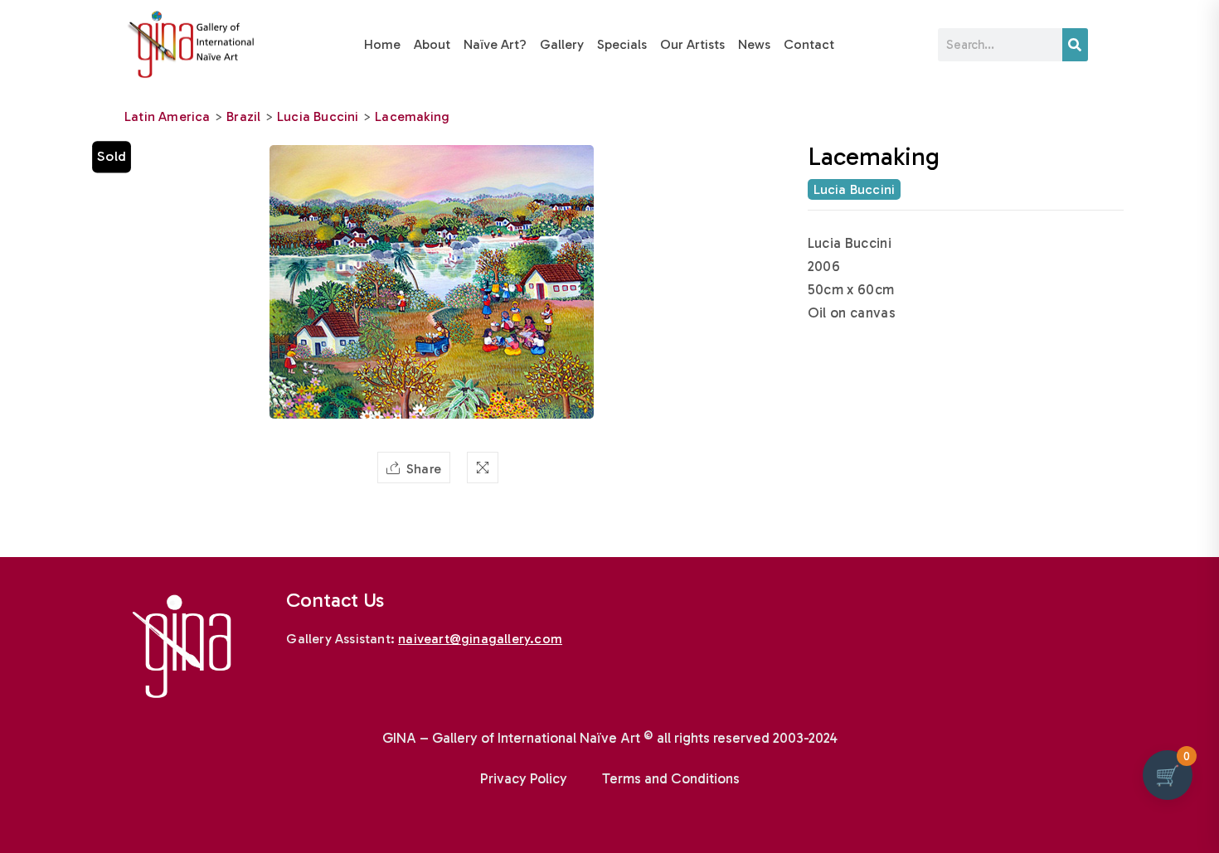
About (432, 44)
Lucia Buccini (318, 116)
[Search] (1075, 44)
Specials (622, 44)
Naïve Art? (495, 44)
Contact (809, 44)
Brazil (243, 116)
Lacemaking (412, 116)
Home (382, 44)
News (754, 44)
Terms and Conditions (671, 778)
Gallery (562, 44)
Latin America (167, 116)
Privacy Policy (523, 778)
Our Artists (692, 44)
